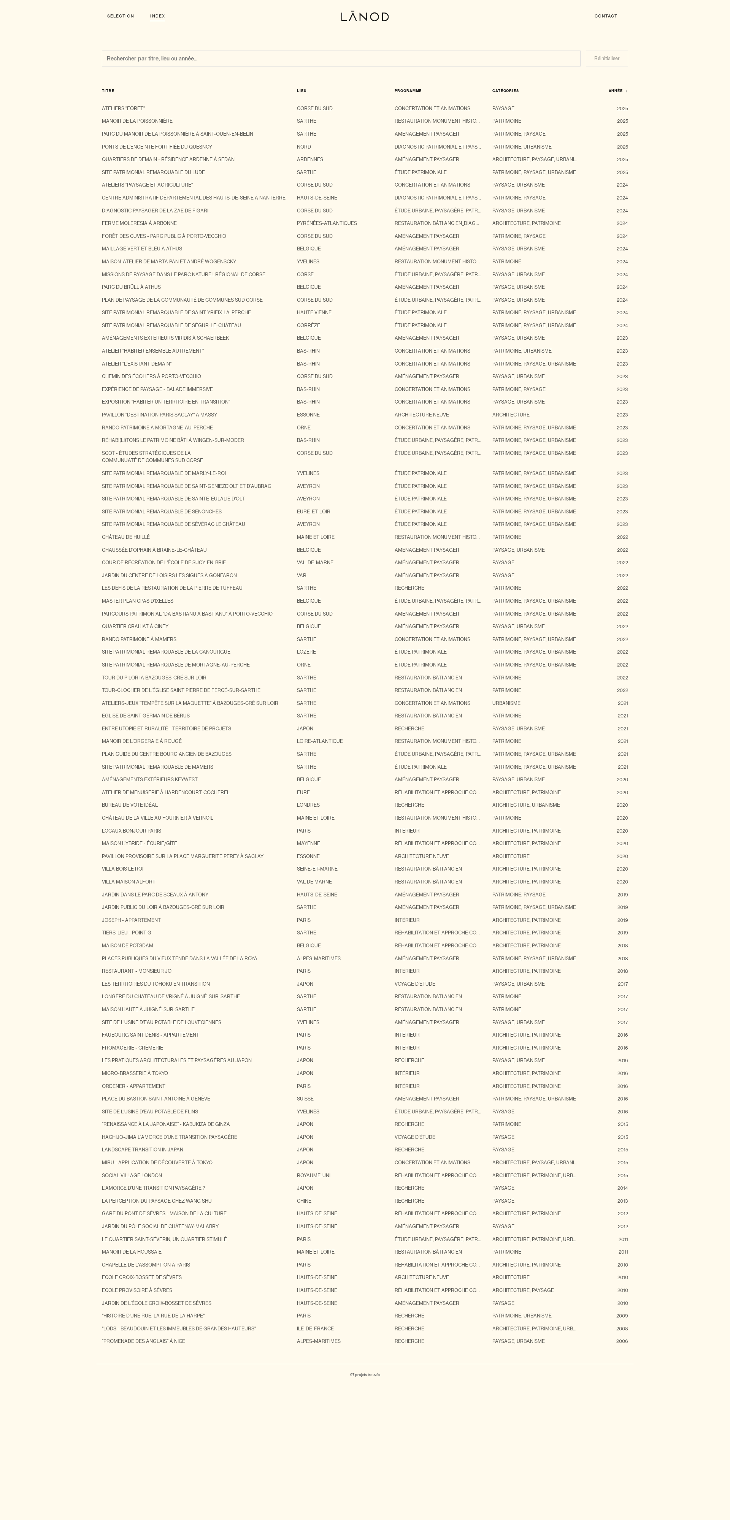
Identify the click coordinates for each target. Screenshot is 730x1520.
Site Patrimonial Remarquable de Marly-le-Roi (164, 473)
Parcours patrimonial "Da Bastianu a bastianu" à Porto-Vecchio (187, 614)
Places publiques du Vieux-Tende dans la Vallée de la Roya (179, 958)
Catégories (509, 90)
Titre (111, 90)
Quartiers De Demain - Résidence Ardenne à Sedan (168, 159)
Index (157, 16)
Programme (412, 90)
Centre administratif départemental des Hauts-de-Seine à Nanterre (194, 198)
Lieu (305, 90)
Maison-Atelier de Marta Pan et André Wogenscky (169, 261)
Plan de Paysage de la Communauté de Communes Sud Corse (182, 300)
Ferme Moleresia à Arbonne (139, 223)
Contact (606, 16)
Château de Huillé (126, 537)
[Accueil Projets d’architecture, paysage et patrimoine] (365, 16)
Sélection (120, 16)
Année (618, 90)
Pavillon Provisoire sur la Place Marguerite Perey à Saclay (182, 856)
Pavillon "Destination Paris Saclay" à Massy (159, 415)
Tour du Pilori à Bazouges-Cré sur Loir (154, 678)
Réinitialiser (607, 58)
